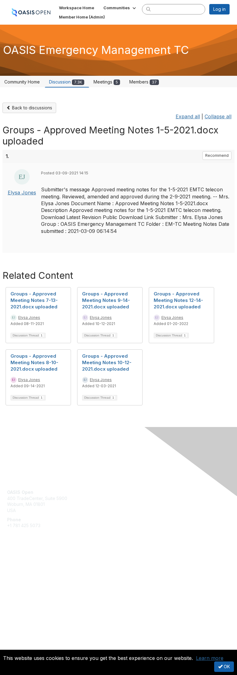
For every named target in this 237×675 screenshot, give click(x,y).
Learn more (209, 658)
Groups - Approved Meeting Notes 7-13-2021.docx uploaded (34, 300)
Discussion (65, 81)
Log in (219, 9)
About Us (16, 640)
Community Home (22, 81)
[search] (148, 9)
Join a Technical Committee (35, 584)
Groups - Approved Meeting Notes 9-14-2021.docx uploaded (106, 300)
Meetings (106, 81)
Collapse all (218, 116)
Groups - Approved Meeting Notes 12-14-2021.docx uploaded (178, 300)
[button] (120, 7)
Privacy (14, 646)
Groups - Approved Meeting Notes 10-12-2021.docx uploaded (106, 362)
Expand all (188, 116)
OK (226, 666)
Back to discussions (31, 107)
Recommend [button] (217, 155)
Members (143, 81)
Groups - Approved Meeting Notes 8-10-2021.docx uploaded (34, 362)
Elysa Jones (22, 192)
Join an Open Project (28, 575)
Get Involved (20, 566)
